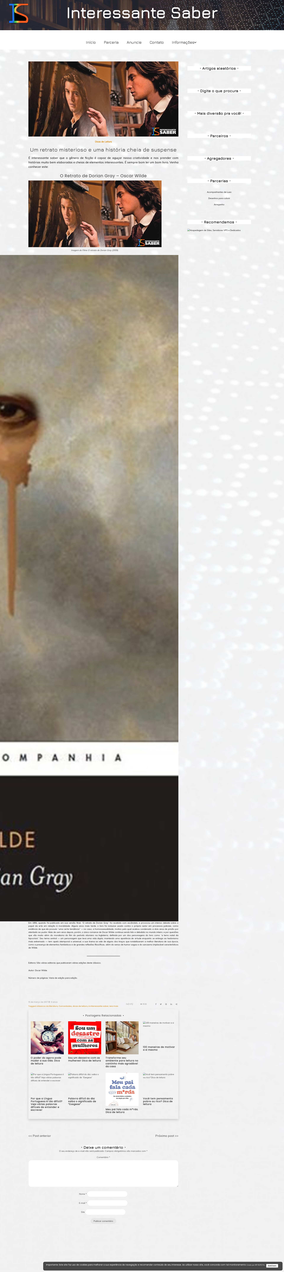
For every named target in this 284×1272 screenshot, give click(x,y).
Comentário (103, 1157)
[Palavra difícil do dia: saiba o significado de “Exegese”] (84, 1083)
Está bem (272, 1266)
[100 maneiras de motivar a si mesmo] (159, 1032)
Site (83, 1212)
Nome (83, 1194)
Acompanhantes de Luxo (219, 192)
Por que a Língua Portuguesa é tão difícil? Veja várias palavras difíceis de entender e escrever (46, 1104)
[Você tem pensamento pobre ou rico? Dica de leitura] (159, 1083)
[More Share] (176, 1004)
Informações (183, 42)
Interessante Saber (142, 12)
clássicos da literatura (47, 1006)
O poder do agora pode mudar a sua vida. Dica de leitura (46, 1060)
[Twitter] (161, 1004)
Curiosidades (65, 1006)
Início (91, 42)
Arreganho (219, 204)
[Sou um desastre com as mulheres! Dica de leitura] (84, 1037)
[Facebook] (155, 1004)
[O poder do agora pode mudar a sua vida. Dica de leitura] (47, 1037)
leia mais (113, 1006)
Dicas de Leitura (103, 141)
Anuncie (134, 42)
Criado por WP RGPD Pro (256, 1265)
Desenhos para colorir (219, 198)
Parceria (111, 42)
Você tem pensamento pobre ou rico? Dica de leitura (158, 1101)
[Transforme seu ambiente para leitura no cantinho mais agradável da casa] (122, 1037)
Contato (157, 42)
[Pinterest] (166, 1004)
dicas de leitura (80, 1006)
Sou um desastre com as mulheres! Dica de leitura (84, 1059)
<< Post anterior (39, 1136)
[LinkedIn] (171, 1004)
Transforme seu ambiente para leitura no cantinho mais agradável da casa (122, 1062)
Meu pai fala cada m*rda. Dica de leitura (122, 1111)
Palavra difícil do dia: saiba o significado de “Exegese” (82, 1101)
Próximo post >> (166, 1136)
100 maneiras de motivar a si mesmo (159, 1048)
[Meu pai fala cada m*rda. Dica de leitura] (122, 1089)
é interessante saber (98, 1006)
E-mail (83, 1203)
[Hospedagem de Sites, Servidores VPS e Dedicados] (214, 230)
